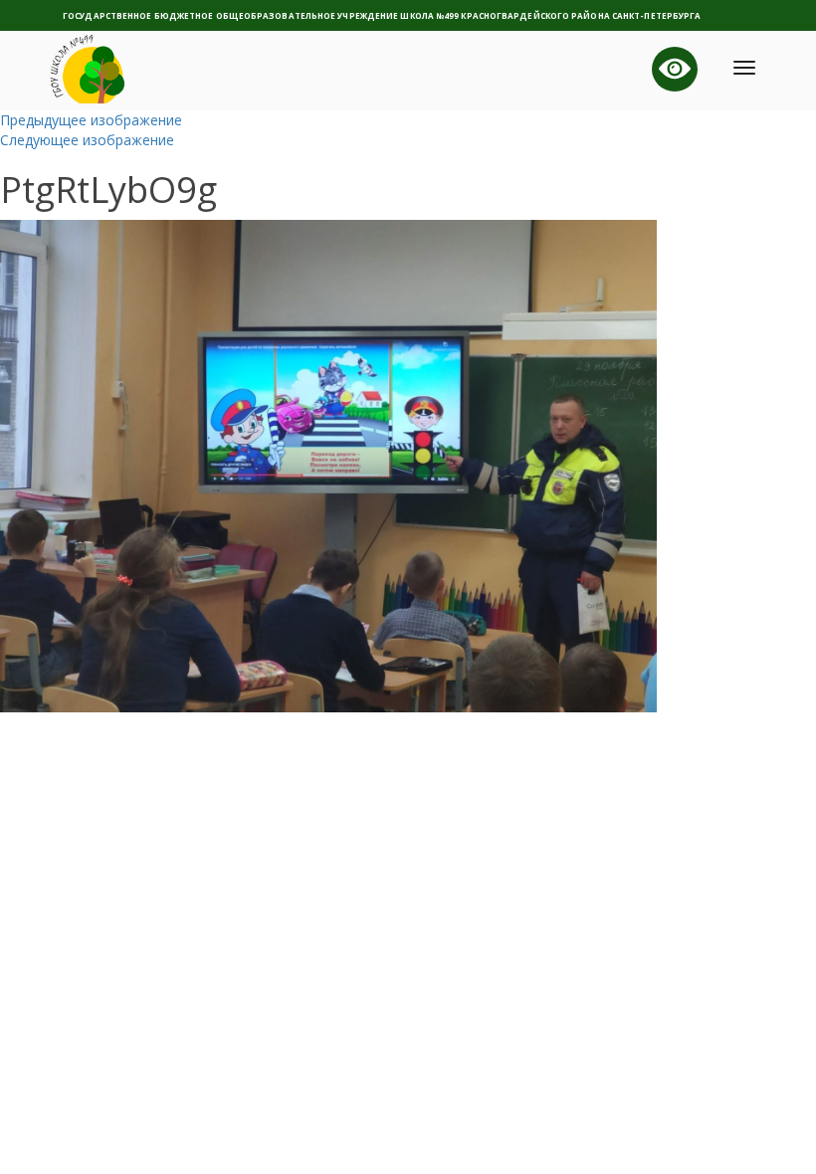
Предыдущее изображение (91, 119)
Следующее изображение (87, 139)
